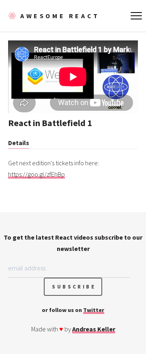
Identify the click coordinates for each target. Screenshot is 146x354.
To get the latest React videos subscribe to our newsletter (73, 243)
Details (18, 143)
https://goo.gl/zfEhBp (36, 174)
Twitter (93, 310)
